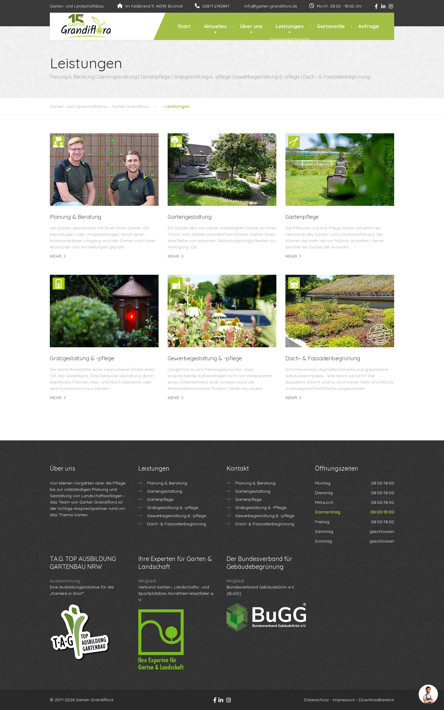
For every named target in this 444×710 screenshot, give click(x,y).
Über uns (251, 26)
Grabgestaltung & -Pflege (260, 507)
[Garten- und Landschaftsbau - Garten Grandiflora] (81, 27)
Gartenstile (331, 26)
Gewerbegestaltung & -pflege (205, 358)
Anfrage (368, 26)
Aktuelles (215, 26)
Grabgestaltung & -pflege (82, 358)
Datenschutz (316, 699)
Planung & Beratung (75, 216)
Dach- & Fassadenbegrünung (322, 358)
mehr (56, 256)
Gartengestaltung (189, 216)
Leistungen (290, 26)
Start (184, 26)
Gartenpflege (302, 216)
